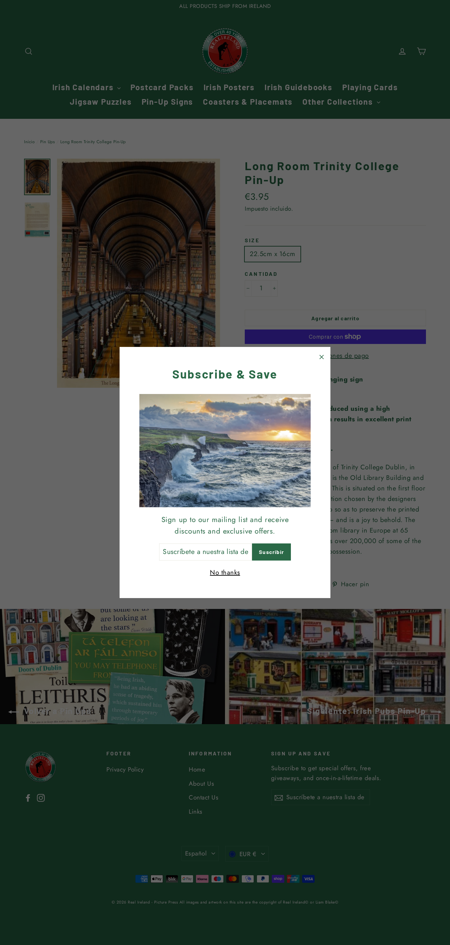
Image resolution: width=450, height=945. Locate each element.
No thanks (225, 572)
